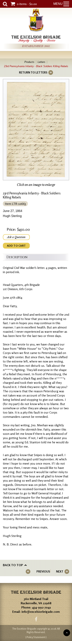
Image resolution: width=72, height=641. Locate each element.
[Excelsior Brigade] (36, 21)
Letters (41, 62)
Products (29, 62)
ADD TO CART (16, 245)
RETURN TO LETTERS (33, 72)
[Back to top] (66, 632)
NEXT (59, 571)
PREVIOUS (43, 571)
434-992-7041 (41, 607)
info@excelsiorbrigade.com (41, 612)
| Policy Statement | (36, 637)
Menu (58, 3)
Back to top (13, 565)
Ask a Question (16, 237)
